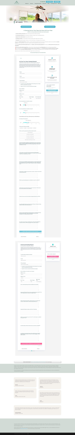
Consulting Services (53, 3)
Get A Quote (49, 1)
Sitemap (28, 433)
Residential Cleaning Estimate (26, 26)
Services (31, 3)
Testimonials (44, 3)
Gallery (48, 3)
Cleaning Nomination (38, 3)
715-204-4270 (42, 1)
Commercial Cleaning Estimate (49, 26)
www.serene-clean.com (24, 428)
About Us (26, 3)
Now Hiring (57, 1)
